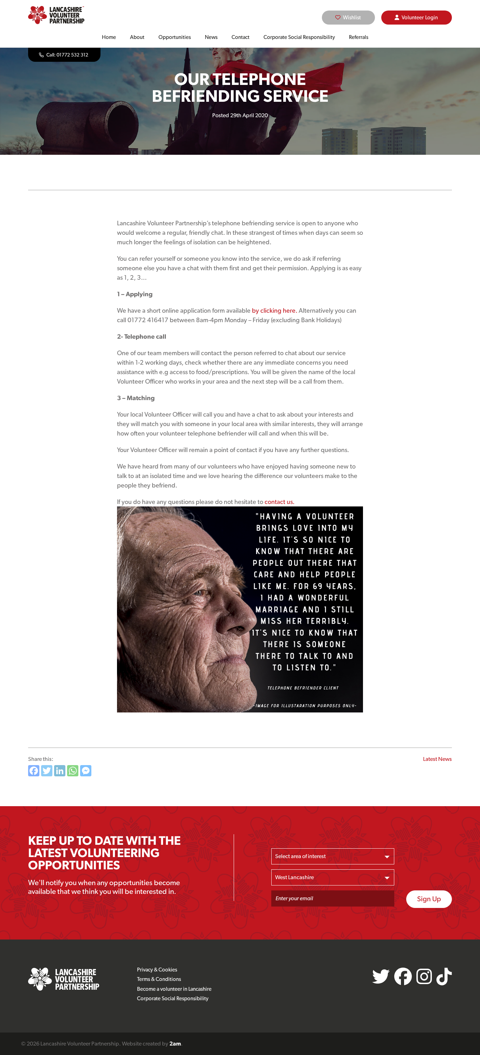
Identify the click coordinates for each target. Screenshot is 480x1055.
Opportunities (174, 37)
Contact (240, 37)
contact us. (279, 501)
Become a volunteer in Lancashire (174, 989)
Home (109, 37)
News (211, 37)
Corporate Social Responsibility (299, 37)
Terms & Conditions (159, 979)
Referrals (358, 37)
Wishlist (352, 17)
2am (175, 1043)
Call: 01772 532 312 (67, 55)
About (137, 37)
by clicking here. (274, 310)
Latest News (437, 759)
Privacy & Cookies (157, 970)
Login (420, 17)
